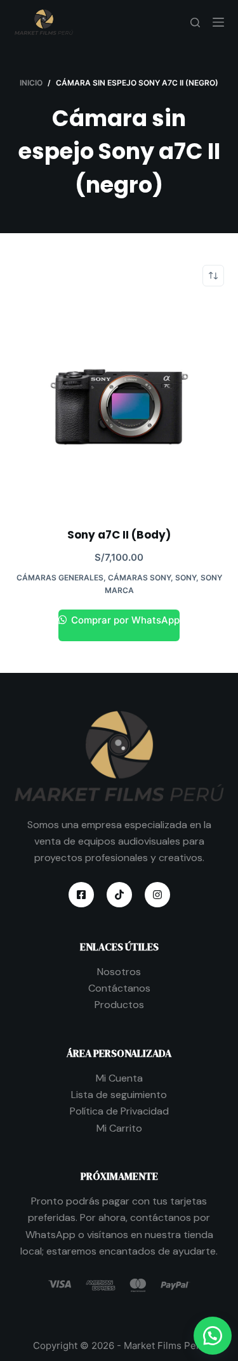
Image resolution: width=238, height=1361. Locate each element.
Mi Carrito (119, 1128)
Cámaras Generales (60, 577)
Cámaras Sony (139, 577)
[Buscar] (195, 22)
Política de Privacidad (119, 1111)
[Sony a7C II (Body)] (119, 406)
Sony (185, 577)
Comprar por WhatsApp (124, 620)
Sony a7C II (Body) (119, 534)
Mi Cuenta (119, 1078)
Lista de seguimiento (119, 1094)
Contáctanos (119, 988)
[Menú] (218, 22)
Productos (119, 1004)
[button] (213, 1336)
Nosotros (119, 971)
